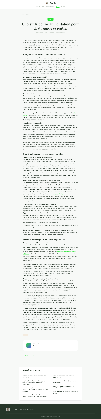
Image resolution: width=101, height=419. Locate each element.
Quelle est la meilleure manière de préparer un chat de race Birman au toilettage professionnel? (34, 382)
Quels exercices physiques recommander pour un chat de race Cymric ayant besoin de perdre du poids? (35, 389)
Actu (43, 6)
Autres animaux (50, 6)
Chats (57, 6)
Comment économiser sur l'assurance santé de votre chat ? (35, 376)
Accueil (38, 6)
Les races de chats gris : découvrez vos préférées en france (63, 387)
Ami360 (53, 3)
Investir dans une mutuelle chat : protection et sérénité (65, 392)
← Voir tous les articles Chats (31, 356)
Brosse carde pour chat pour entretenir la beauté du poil (64, 376)
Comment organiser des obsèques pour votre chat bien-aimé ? (65, 381)
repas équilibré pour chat (60, 194)
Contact (32, 409)
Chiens (63, 6)
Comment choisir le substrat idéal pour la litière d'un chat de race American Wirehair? (34, 395)
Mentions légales (24, 409)
